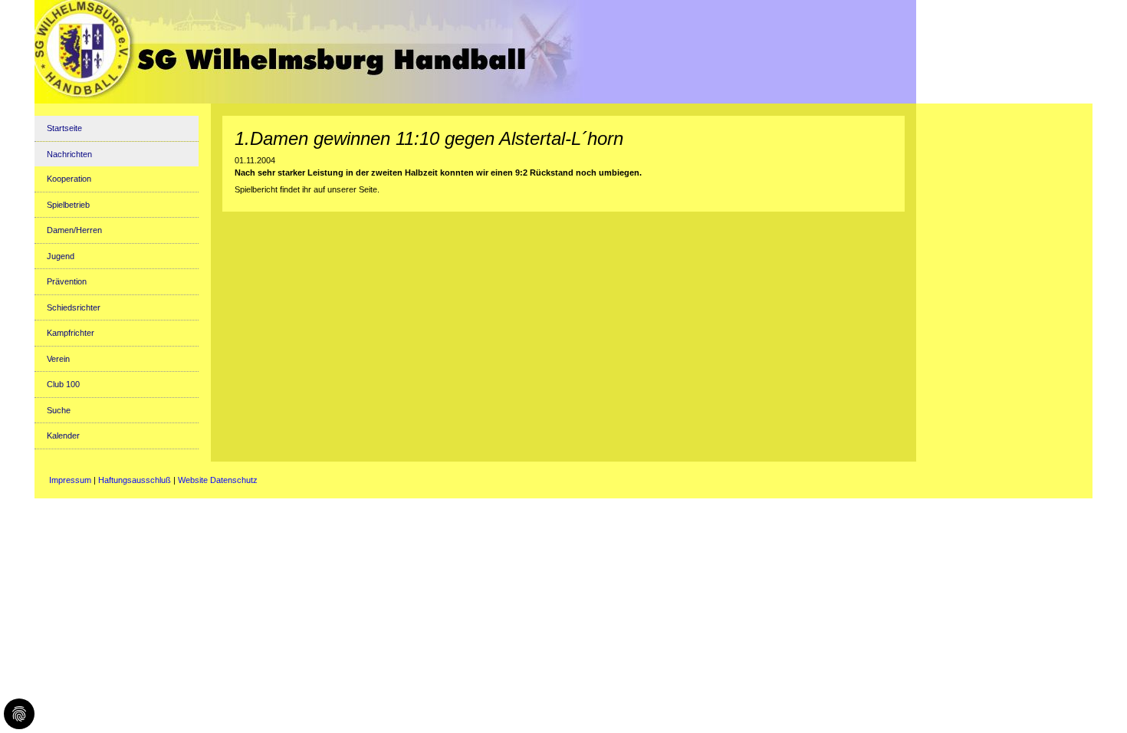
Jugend (60, 256)
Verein (58, 358)
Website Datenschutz (218, 480)
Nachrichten (69, 154)
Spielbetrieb (68, 204)
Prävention (67, 281)
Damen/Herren (74, 230)
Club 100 (63, 384)
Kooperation (69, 178)
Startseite (64, 128)
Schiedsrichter (73, 307)
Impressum (70, 480)
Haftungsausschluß (134, 480)
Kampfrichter (70, 332)
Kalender (63, 435)
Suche (59, 410)
